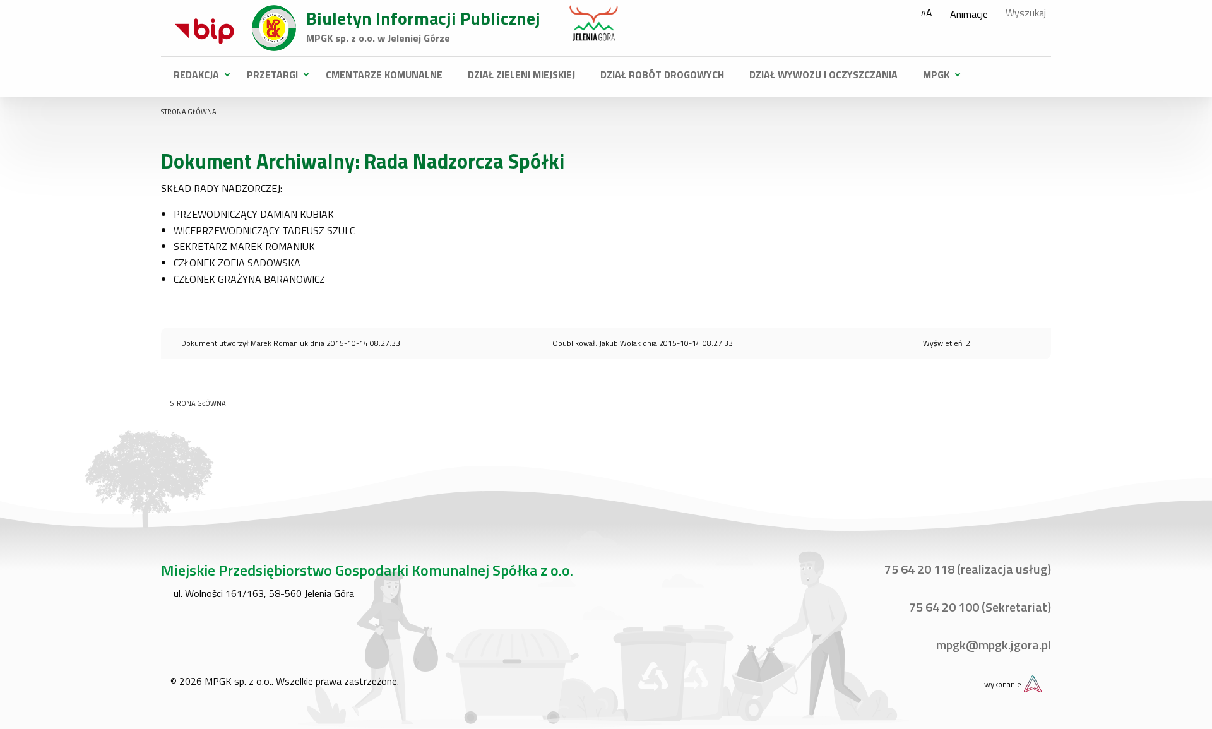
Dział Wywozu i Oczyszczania (823, 74)
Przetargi (272, 74)
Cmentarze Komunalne (384, 74)
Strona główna (189, 112)
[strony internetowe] (1033, 682)
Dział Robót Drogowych (662, 74)
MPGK (936, 74)
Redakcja (196, 74)
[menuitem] (197, 74)
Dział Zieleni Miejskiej (521, 74)
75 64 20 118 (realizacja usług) (966, 569)
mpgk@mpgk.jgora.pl (992, 645)
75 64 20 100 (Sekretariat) (978, 607)
